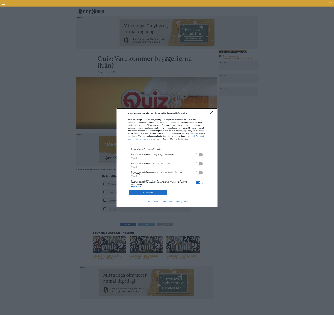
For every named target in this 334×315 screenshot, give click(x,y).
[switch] (199, 154)
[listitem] (167, 149)
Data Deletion (152, 202)
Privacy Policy (181, 202)
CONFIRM (148, 192)
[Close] (212, 113)
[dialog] (167, 157)
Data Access (167, 202)
